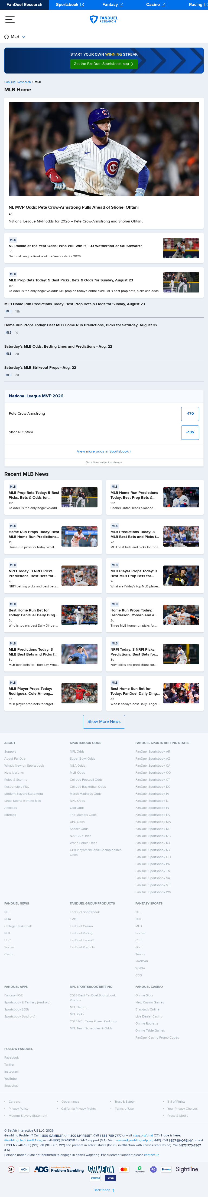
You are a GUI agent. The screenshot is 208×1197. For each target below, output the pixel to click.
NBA (7, 919)
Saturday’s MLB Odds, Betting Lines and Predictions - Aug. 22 (58, 346)
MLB (15, 37)
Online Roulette (146, 1023)
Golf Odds (77, 808)
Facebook (11, 1057)
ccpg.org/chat (143, 1135)
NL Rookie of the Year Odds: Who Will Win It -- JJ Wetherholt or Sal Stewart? (75, 246)
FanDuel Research (24, 5)
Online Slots (144, 995)
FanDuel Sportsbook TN (152, 871)
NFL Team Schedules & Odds (91, 1028)
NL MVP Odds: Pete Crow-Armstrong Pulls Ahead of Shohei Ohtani (74, 207)
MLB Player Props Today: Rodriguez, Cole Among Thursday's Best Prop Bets (31, 693)
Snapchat (11, 1086)
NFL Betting (78, 1007)
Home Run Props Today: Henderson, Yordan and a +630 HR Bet (132, 615)
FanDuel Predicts (82, 947)
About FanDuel (15, 758)
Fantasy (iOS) (13, 995)
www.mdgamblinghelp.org (134, 1140)
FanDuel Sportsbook (85, 912)
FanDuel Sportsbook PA (152, 864)
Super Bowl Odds (82, 758)
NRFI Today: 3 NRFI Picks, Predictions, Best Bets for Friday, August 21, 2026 (31, 576)
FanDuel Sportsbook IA (152, 794)
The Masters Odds (83, 815)
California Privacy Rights (78, 1108)
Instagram (11, 1071)
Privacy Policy (18, 1108)
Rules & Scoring (15, 780)
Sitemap (10, 815)
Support (10, 751)
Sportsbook (67, 5)
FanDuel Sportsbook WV (153, 892)
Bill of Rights (176, 1101)
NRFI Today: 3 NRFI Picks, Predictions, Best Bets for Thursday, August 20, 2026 (134, 654)
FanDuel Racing (81, 933)
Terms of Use (124, 1108)
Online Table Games (150, 1030)
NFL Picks (77, 1014)
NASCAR (141, 961)
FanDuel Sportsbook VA (152, 878)
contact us (151, 1155)
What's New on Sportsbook (24, 765)
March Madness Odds (86, 794)
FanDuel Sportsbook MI (152, 829)
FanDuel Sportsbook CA (152, 765)
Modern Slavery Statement (23, 794)
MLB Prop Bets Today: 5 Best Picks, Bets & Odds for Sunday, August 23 (71, 280)
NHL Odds (77, 801)
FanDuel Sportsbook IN (152, 808)
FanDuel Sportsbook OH (153, 857)
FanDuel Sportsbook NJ (152, 843)
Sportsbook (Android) (19, 1016)
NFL (7, 912)
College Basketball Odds (88, 787)
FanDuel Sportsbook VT (152, 885)
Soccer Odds (79, 829)
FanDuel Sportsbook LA (152, 815)
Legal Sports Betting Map (22, 801)
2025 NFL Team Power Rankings (93, 1021)
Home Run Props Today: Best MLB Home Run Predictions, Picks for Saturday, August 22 (80, 325)
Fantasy (110, 5)
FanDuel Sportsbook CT (152, 780)
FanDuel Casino (81, 926)
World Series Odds (83, 843)
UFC (7, 940)
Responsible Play (16, 787)
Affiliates (10, 808)
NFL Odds (77, 751)
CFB (138, 940)
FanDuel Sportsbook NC (153, 836)
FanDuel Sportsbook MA (153, 822)
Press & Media (177, 1116)
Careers (14, 1101)
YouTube (10, 1078)
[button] (104, 64)
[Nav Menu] (10, 19)
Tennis (140, 954)
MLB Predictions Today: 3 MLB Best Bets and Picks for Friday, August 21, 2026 (135, 536)
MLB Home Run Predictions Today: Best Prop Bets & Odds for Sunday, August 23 (74, 304)
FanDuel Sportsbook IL (151, 801)
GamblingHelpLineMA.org (23, 1140)
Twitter (9, 1064)
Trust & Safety (125, 1101)
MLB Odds (77, 772)
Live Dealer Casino (148, 1016)
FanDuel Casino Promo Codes (157, 1037)
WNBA (140, 968)
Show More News (104, 722)
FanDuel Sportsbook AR (152, 751)
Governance (70, 1101)
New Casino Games (149, 1002)
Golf (138, 947)
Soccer (9, 947)
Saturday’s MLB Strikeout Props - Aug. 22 (40, 368)
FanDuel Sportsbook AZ (152, 758)
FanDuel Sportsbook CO (153, 772)
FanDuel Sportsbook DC (152, 787)
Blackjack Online (147, 1009)
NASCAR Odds (80, 836)
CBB (138, 975)
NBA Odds (77, 765)
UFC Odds (77, 822)
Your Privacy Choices (182, 1108)
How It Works (14, 772)
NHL (7, 933)
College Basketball (18, 926)
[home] (104, 19)
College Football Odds (86, 780)
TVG (73, 919)
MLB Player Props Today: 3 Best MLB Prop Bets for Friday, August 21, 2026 (133, 576)
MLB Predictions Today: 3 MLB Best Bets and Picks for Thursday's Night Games (33, 654)
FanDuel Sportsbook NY (153, 850)
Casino (153, 5)
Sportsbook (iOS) (16, 1009)
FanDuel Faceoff (82, 940)
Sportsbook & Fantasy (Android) (27, 1002)
